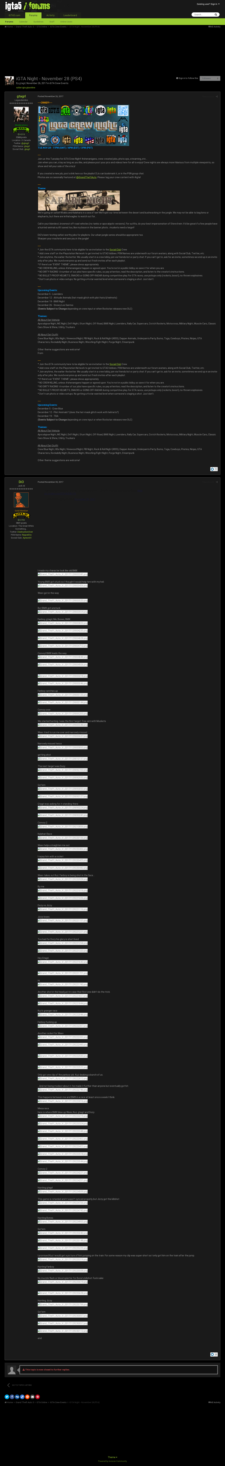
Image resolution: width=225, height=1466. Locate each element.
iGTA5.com (14, 15)
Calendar (23, 21)
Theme (112, 1457)
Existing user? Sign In (207, 4)
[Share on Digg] (17, 1397)
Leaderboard (70, 15)
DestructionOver (25, 532)
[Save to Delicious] (22, 1397)
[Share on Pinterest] (37, 1397)
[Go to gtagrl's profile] (9, 80)
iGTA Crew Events (59, 83)
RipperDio (27, 535)
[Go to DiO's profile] (21, 499)
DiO (21, 482)
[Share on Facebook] (12, 1397)
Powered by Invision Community (112, 1461)
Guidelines (38, 21)
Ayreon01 (27, 538)
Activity (50, 15)
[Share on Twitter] (7, 1397)
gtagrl (22, 83)
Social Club (115, 249)
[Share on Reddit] (27, 1397)
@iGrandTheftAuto (86, 177)
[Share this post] (217, 96)
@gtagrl (25, 143)
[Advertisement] (65, 51)
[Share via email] (32, 1397)
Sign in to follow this (188, 78)
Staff (51, 21)
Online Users (66, 21)
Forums (33, 15)
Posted (50, 96)
